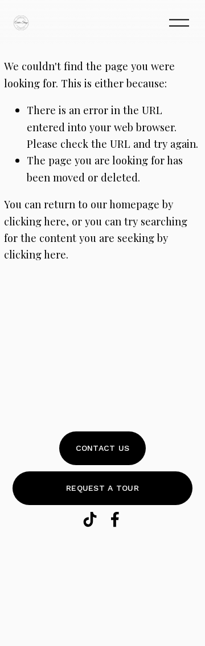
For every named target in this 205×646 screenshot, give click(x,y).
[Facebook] (115, 519)
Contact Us (103, 448)
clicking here (35, 221)
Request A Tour (102, 487)
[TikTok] (90, 519)
